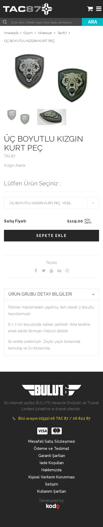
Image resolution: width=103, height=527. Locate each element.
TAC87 (9, 156)
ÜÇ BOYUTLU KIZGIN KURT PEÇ (29, 41)
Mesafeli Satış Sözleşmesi (51, 441)
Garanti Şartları (51, 456)
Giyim (28, 33)
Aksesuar (45, 33)
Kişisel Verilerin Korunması (52, 477)
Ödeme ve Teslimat (51, 448)
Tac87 (62, 33)
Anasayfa (11, 33)
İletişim (51, 484)
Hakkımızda (51, 470)
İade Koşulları (52, 463)
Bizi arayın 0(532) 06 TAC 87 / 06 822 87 (54, 418)
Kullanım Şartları (51, 491)
